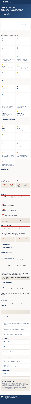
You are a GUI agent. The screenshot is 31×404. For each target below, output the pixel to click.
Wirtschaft (13, 26)
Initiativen (24, 1)
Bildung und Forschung (23, 26)
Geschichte (13, 24)
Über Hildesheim (17, 1)
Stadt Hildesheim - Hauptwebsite (9, 322)
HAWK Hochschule (6, 365)
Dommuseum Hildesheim (7, 341)
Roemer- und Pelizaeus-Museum (8, 346)
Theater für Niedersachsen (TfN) (8, 351)
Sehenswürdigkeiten (5, 26)
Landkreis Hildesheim (7, 333)
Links (21, 1)
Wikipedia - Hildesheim (7, 373)
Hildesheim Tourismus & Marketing (9, 328)
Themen (28, 1)
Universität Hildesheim (7, 360)
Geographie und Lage (23, 24)
